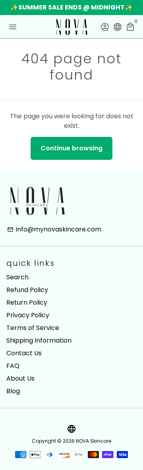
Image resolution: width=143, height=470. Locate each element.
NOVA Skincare (93, 441)
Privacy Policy (27, 315)
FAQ (12, 365)
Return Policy (26, 302)
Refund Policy (27, 289)
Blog (13, 391)
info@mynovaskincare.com (54, 229)
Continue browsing (71, 148)
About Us (20, 378)
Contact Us (24, 353)
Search (17, 277)
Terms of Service (32, 327)
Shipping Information (39, 340)
